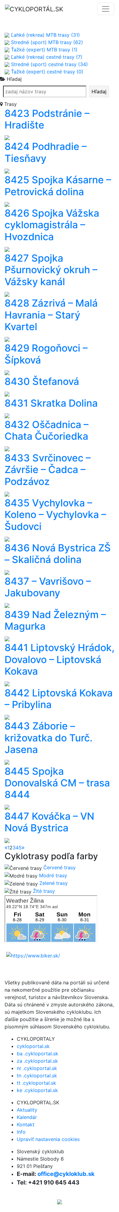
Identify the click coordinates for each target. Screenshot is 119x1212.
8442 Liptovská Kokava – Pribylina (59, 698)
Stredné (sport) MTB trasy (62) (46, 42)
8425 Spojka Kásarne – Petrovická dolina (58, 185)
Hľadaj (99, 91)
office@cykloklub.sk (66, 1173)
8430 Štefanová (42, 381)
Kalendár (27, 1117)
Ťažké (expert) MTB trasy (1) (43, 50)
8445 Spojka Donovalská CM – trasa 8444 (57, 783)
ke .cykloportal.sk (37, 1090)
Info (21, 1132)
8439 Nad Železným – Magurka (55, 620)
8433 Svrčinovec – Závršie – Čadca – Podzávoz (48, 469)
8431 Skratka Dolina (51, 403)
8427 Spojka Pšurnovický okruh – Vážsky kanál (51, 270)
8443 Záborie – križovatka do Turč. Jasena (48, 737)
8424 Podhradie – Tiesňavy (46, 152)
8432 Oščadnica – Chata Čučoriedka (46, 430)
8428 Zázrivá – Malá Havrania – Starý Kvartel (51, 315)
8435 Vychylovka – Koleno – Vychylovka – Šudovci (55, 514)
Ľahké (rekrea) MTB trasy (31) (44, 35)
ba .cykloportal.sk (37, 1053)
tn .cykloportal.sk (37, 1075)
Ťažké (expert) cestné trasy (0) (46, 72)
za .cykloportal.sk (37, 1061)
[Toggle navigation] (105, 9)
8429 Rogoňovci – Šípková (46, 354)
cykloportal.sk (33, 1046)
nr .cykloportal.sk (37, 1068)
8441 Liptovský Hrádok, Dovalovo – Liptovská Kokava (59, 659)
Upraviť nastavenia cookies (48, 1139)
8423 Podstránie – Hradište (47, 119)
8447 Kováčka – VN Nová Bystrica (49, 822)
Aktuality (27, 1110)
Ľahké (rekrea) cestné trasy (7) (45, 57)
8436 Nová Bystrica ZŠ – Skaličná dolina (58, 553)
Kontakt (25, 1124)
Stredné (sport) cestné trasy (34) (48, 64)
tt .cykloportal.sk (36, 1083)
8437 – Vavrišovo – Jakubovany (48, 587)
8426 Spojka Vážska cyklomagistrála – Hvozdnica (52, 225)
